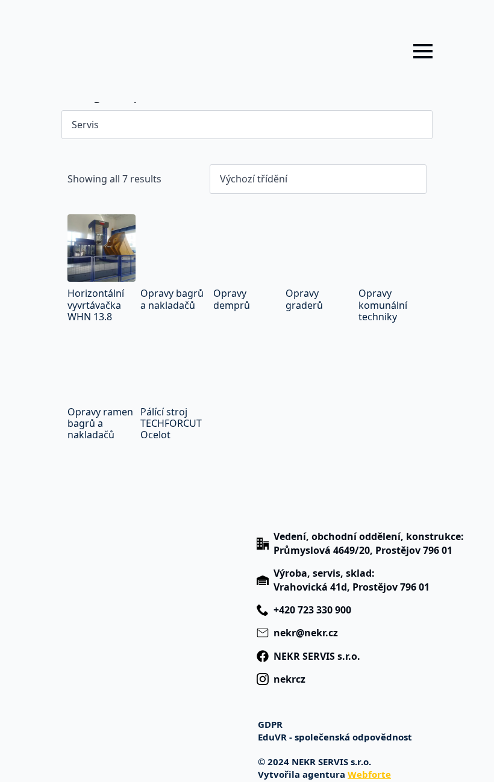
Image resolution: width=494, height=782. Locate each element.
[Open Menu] (423, 51)
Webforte (369, 774)
